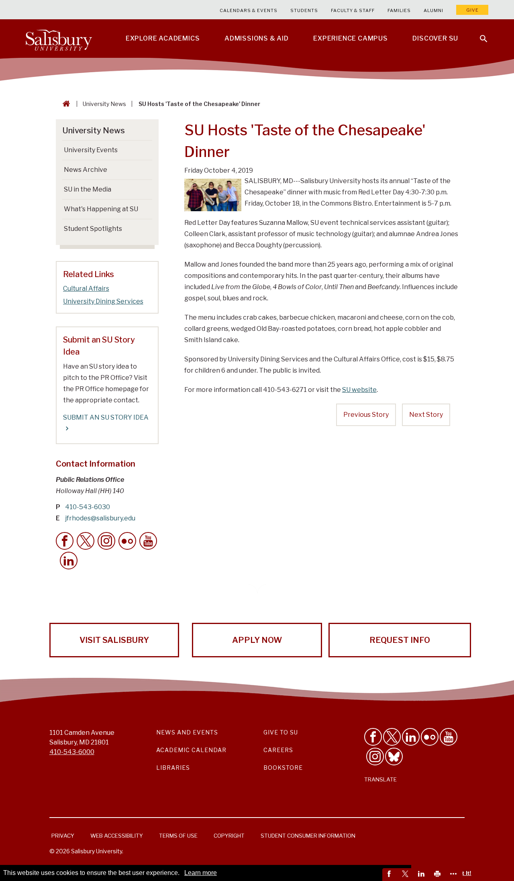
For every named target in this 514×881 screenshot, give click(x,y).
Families (399, 10)
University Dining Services (103, 301)
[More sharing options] (455, 874)
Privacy (62, 835)
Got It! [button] (462, 873)
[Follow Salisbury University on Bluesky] (394, 756)
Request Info (399, 640)
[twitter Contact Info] (85, 541)
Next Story (426, 414)
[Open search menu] (478, 33)
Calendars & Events (248, 10)
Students (304, 10)
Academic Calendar (191, 749)
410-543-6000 (71, 752)
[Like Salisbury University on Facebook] (373, 737)
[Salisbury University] (58, 38)
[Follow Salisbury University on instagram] (375, 756)
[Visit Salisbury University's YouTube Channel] (448, 737)
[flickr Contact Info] (127, 541)
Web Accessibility (116, 835)
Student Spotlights (93, 228)
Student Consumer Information (308, 835)
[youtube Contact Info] (148, 541)
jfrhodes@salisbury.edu (100, 518)
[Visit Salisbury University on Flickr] (430, 737)
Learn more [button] (200, 872)
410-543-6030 (87, 507)
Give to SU (280, 732)
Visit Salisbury (114, 640)
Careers (278, 749)
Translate (380, 779)
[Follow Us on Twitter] (392, 737)
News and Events (187, 732)
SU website (359, 390)
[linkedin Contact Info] (69, 560)
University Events (91, 150)
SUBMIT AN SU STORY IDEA (106, 417)
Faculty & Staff (353, 10)
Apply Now (257, 640)
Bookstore (283, 767)
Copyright (229, 835)
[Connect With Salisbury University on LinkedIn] (411, 737)
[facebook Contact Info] (64, 541)
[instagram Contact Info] (106, 541)
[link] (390, 874)
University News (104, 103)
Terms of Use (178, 835)
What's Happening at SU (101, 209)
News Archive (85, 169)
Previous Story (366, 414)
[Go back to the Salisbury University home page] (64, 104)
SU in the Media (87, 189)
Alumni (433, 10)
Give (472, 10)
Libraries (173, 767)
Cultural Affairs (86, 288)
